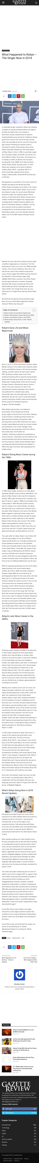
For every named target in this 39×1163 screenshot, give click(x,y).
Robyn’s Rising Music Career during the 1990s (19, 315)
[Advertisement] (19, 26)
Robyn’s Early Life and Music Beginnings (17, 313)
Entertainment (5, 50)
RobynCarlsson (16, 938)
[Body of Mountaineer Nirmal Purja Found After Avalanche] (6, 1059)
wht (23, 938)
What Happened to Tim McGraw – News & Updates (9, 960)
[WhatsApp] (23, 96)
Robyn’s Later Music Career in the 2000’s (17, 317)
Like (35, 1108)
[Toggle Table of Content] (33, 310)
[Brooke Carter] (19, 974)
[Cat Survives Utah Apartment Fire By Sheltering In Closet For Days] (6, 1041)
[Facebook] (10, 96)
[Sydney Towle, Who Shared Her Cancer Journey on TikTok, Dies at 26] (6, 1050)
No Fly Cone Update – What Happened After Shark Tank (30, 960)
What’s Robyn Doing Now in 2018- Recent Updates (18, 321)
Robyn (9, 938)
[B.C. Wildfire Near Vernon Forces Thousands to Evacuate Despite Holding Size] (6, 1069)
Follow (33, 1113)
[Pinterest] (18, 96)
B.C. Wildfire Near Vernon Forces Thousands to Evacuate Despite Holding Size (23, 1068)
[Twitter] (14, 96)
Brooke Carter (7, 91)
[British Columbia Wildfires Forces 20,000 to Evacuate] (6, 1032)
